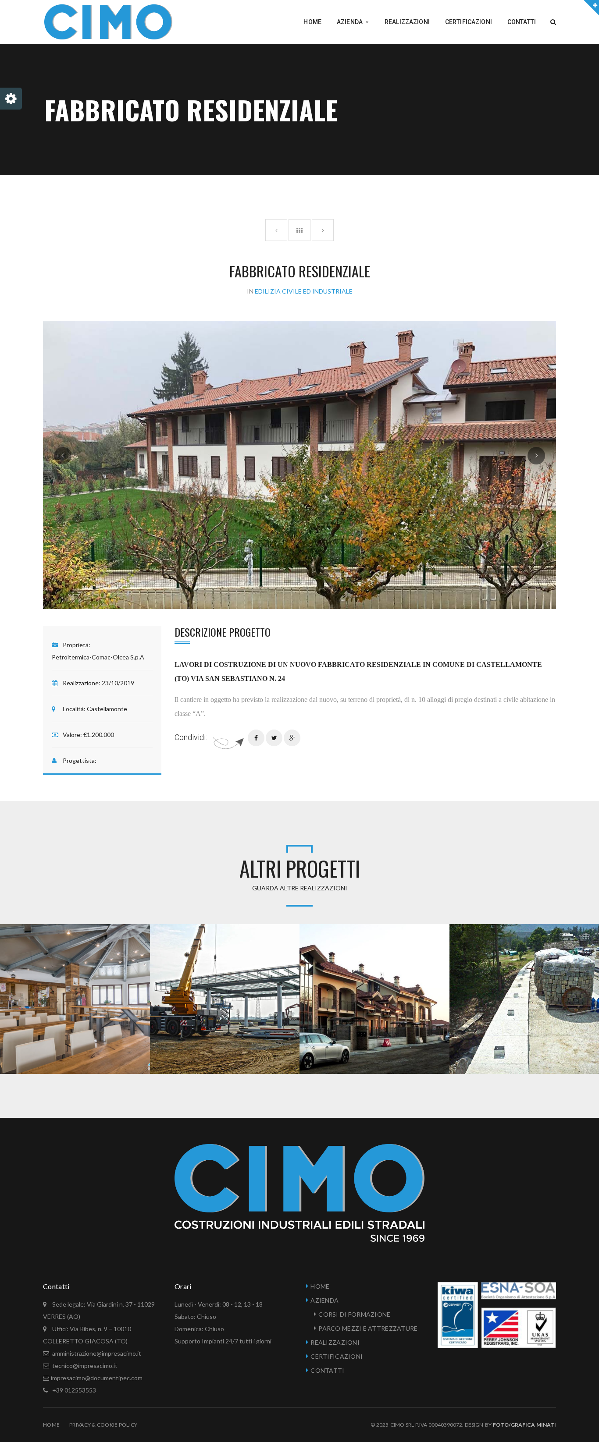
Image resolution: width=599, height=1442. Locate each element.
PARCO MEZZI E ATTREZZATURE (367, 1328)
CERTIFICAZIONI (336, 1356)
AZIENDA (324, 1300)
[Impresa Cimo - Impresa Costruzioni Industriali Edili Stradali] (108, 21)
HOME (319, 1286)
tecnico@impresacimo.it (84, 1365)
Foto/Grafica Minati (524, 1424)
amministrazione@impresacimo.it (96, 1353)
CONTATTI (327, 1370)
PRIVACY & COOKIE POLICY (103, 1424)
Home (51, 1424)
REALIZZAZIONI (335, 1342)
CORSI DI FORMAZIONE (354, 1314)
